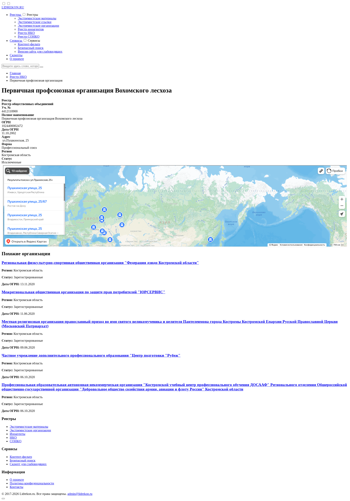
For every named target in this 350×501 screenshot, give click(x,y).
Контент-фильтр (29, 44)
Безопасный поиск (31, 48)
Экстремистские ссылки (34, 22)
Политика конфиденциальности (32, 483)
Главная (15, 73)
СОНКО (15, 441)
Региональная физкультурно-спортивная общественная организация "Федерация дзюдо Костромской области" (100, 263)
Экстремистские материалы (37, 18)
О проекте (17, 59)
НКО (13, 437)
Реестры (16, 14)
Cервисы (16, 40)
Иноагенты (17, 434)
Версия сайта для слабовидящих (40, 51)
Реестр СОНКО (28, 36)
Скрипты (16, 55)
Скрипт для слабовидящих (28, 464)
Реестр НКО (26, 33)
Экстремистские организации (38, 25)
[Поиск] (41, 67)
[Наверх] (3, 498)
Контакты (16, 487)
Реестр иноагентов (31, 29)
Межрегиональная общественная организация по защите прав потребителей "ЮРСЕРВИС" (83, 292)
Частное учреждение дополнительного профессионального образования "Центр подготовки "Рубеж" (91, 355)
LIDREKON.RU (13, 7)
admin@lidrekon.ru (79, 494)
